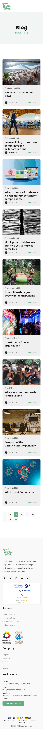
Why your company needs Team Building (20, 394)
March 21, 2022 (12, 188)
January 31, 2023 (13, 138)
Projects (6, 654)
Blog (26, 33)
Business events (9, 625)
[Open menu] (40, 6)
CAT (21, 718)
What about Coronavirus (19, 492)
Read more (32, 102)
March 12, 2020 (12, 488)
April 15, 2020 (11, 388)
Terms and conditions (26, 720)
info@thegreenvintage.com (14, 690)
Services (6, 662)
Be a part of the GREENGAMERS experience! (21, 444)
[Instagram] (16, 578)
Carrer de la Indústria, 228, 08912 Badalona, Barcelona (20, 697)
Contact (6, 669)
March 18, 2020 (12, 438)
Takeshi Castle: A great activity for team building (20, 294)
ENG (13, 718)
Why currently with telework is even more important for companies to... (21, 196)
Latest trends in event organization (17, 344)
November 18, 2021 (13, 288)
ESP (29, 718)
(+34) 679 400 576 (10, 684)
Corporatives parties (11, 621)
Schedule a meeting (13, 703)
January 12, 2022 (13, 238)
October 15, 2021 (13, 338)
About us (6, 658)
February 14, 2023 (13, 88)
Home (18, 33)
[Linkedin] (27, 578)
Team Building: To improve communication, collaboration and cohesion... (21, 147)
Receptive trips (9, 618)
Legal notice (9, 720)
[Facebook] (5, 578)
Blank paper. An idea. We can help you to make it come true (20, 246)
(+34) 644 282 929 (25, 684)
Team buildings (9, 614)
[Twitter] (10, 578)
